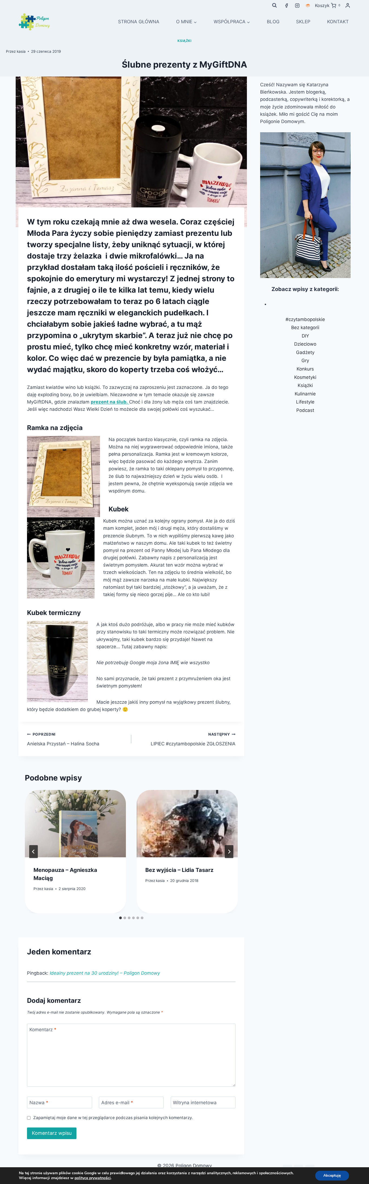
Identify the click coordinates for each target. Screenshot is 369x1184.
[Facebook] (286, 5)
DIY (305, 336)
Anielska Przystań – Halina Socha (63, 739)
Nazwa (38, 1102)
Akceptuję (332, 1175)
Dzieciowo (305, 344)
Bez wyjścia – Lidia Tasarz (179, 870)
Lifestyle (305, 402)
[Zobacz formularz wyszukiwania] (274, 5)
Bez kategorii (305, 327)
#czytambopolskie (305, 319)
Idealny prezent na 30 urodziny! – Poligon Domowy (105, 973)
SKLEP (303, 21)
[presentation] (75, 823)
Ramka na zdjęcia (55, 428)
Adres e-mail (117, 1102)
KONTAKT (338, 21)
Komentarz (42, 1029)
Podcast (305, 410)
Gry (305, 360)
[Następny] (229, 851)
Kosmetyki (305, 377)
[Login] (347, 5)
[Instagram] (297, 5)
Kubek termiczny (54, 613)
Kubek (119, 509)
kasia (21, 51)
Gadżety (305, 352)
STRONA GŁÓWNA (138, 21)
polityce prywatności (93, 1177)
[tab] (120, 918)
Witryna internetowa (195, 1102)
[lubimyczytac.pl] (307, 5)
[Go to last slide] (33, 851)
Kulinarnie (305, 393)
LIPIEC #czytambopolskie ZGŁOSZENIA (193, 739)
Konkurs (305, 369)
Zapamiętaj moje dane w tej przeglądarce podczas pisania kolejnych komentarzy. (113, 1117)
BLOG (273, 21)
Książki (184, 41)
